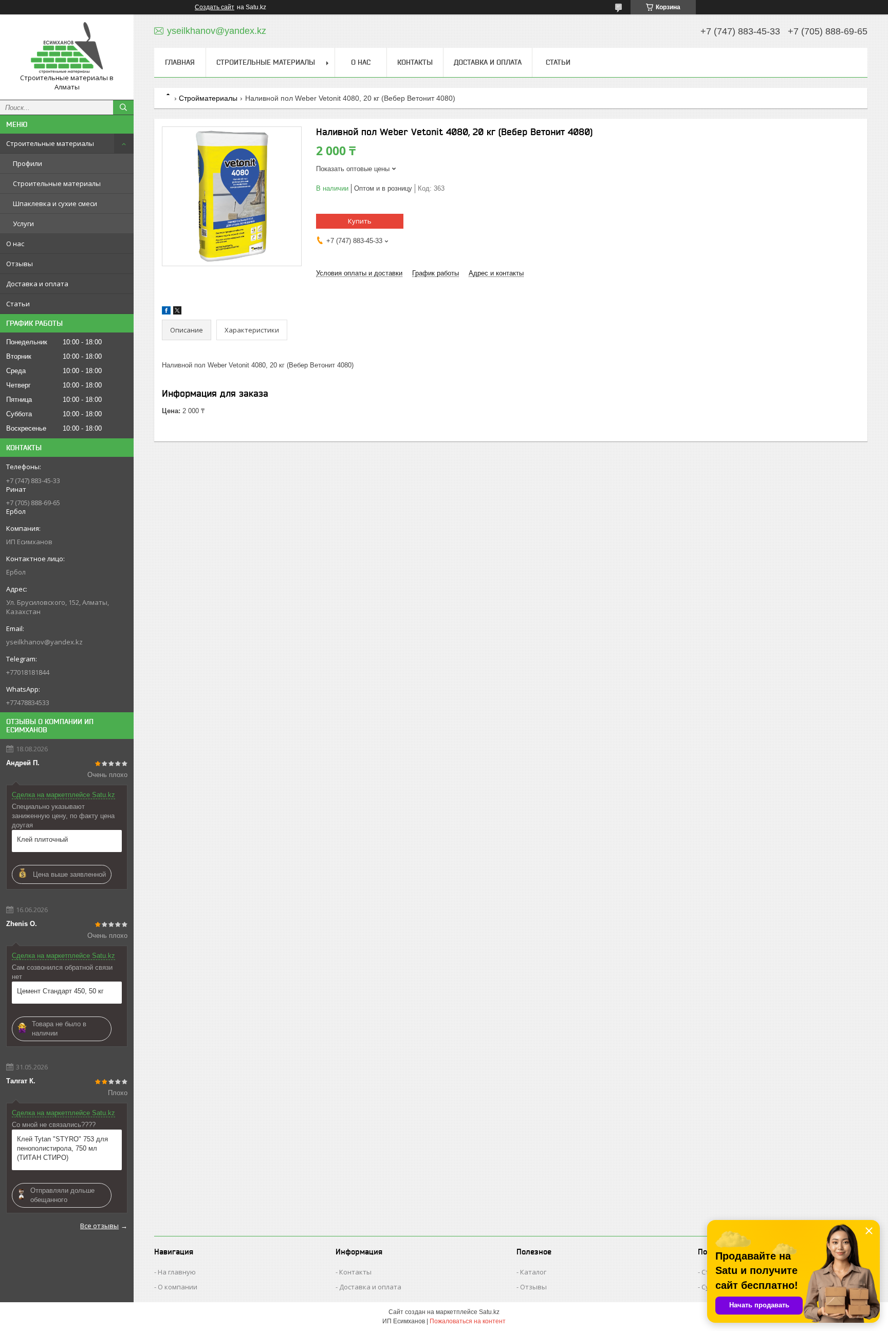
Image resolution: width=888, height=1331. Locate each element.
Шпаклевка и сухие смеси (55, 203)
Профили (27, 163)
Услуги (23, 223)
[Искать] (123, 107)
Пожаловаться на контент (468, 1321)
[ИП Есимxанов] (67, 47)
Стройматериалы (208, 98)
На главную (177, 1272)
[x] (177, 312)
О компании (177, 1286)
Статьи (18, 303)
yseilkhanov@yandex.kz (44, 641)
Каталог (533, 1272)
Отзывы (19, 263)
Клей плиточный (42, 839)
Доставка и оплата (37, 283)
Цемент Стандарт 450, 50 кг (60, 991)
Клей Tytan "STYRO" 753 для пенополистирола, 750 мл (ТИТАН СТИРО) (62, 1148)
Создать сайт (214, 7)
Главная (180, 62)
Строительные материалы (50, 143)
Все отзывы (99, 1225)
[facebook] (166, 312)
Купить (360, 221)
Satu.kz (489, 1312)
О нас (15, 243)
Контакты (415, 62)
